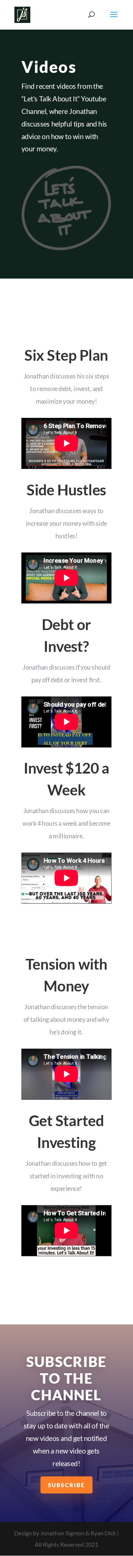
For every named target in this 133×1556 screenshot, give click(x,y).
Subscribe (66, 1484)
